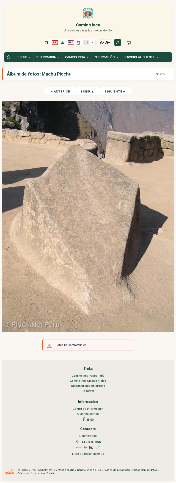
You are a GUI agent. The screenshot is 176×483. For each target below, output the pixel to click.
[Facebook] (84, 419)
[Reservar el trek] (129, 42)
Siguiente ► (115, 91)
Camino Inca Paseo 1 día (88, 375)
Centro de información (88, 408)
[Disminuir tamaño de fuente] (107, 42)
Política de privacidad (117, 470)
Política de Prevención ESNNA (35, 473)
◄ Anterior (60, 91)
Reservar (88, 391)
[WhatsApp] (92, 419)
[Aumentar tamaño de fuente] (102, 42)
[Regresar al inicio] (9, 57)
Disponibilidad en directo (88, 386)
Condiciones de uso (89, 470)
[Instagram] (88, 419)
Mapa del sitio (66, 470)
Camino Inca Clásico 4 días (88, 380)
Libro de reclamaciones (88, 453)
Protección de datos (144, 470)
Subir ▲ (87, 91)
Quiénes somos (88, 414)
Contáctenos (88, 436)
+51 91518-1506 (90, 442)
